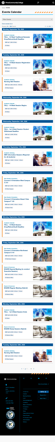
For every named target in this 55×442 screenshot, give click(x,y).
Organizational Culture (28, 413)
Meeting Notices (27, 396)
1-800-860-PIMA (9, 403)
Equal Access (26, 415)
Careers (25, 394)
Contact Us (25, 391)
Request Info (43, 395)
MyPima (43, 391)
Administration (26, 419)
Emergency (25, 407)
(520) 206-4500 (9, 401)
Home (3, 7)
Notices (25, 422)
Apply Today (43, 398)
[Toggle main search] (53, 3)
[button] (27, 19)
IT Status (25, 409)
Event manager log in (7, 23)
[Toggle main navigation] (38, 3)
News (24, 411)
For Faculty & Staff (27, 417)
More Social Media (43, 384)
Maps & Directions (27, 404)
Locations (25, 402)
